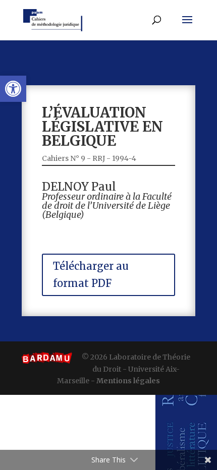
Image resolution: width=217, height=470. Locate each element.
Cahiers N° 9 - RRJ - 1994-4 (89, 158)
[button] (13, 89)
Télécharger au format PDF (91, 274)
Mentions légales (128, 380)
